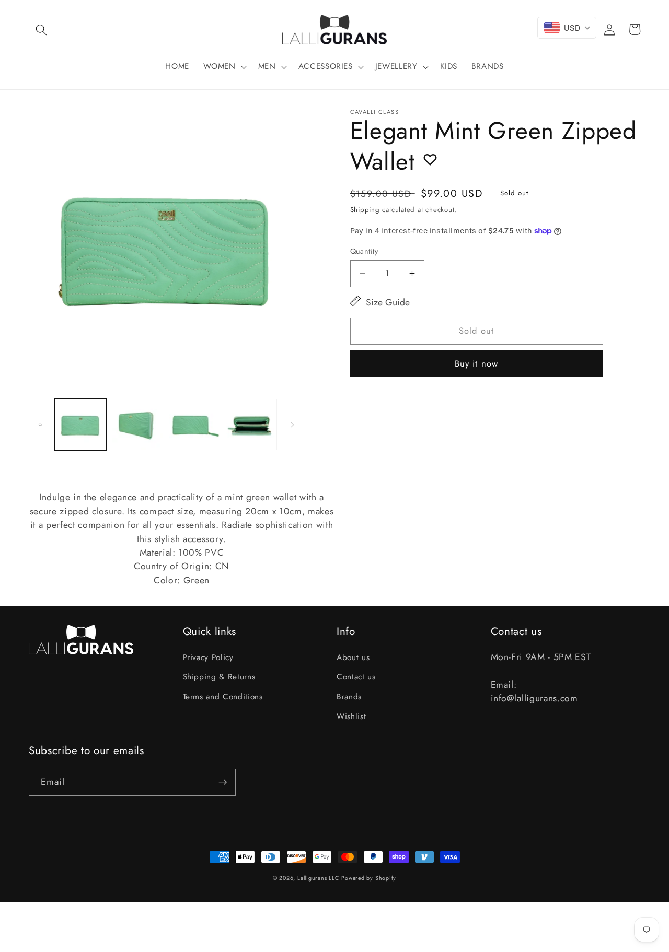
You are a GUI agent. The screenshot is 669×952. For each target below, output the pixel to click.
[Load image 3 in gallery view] (194, 424)
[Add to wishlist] (430, 159)
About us (353, 657)
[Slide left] (40, 424)
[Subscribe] (222, 782)
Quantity (364, 251)
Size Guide (388, 302)
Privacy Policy (208, 657)
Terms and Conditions (223, 696)
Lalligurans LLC (318, 878)
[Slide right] (292, 424)
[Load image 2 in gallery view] (137, 424)
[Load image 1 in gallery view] (80, 424)
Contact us (356, 677)
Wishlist (351, 716)
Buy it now (476, 363)
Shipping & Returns (219, 677)
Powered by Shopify (368, 878)
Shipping (365, 210)
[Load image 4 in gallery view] (251, 424)
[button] (41, 29)
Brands (349, 696)
